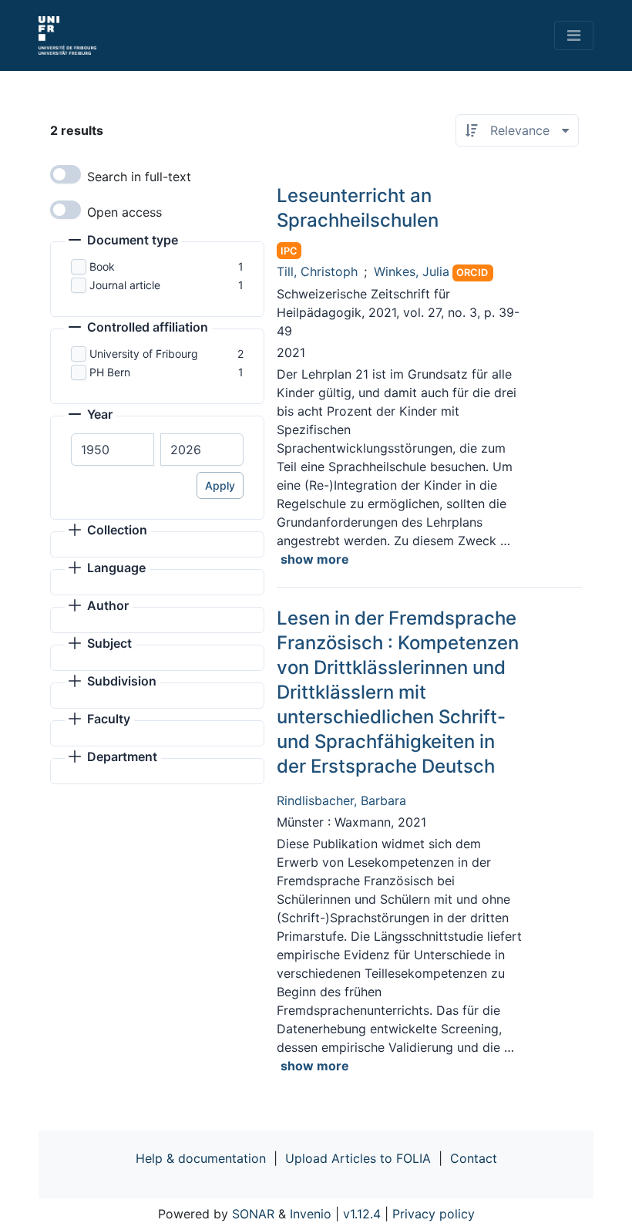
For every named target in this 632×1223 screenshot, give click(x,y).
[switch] (65, 174)
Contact (473, 1158)
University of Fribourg (143, 353)
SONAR (253, 1213)
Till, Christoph (317, 271)
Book (102, 266)
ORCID (472, 272)
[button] (123, 241)
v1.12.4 (362, 1213)
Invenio (310, 1213)
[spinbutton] (112, 449)
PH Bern (109, 372)
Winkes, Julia (411, 271)
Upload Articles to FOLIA (358, 1158)
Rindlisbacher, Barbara (341, 800)
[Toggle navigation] (573, 35)
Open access (124, 212)
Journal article (124, 284)
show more (315, 559)
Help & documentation (201, 1158)
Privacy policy (433, 1213)
